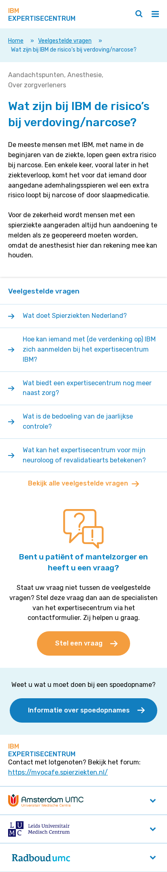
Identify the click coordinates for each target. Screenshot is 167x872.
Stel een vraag (79, 643)
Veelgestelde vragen (65, 40)
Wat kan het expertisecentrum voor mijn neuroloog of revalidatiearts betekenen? (85, 455)
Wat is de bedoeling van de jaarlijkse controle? (78, 421)
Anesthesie (84, 75)
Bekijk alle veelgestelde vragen (78, 483)
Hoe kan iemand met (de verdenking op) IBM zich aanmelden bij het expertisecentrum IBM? (89, 349)
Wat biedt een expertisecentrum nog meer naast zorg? (87, 388)
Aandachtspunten (36, 75)
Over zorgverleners (37, 85)
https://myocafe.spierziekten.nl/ (58, 772)
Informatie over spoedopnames (79, 710)
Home (16, 40)
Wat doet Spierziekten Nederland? (75, 315)
